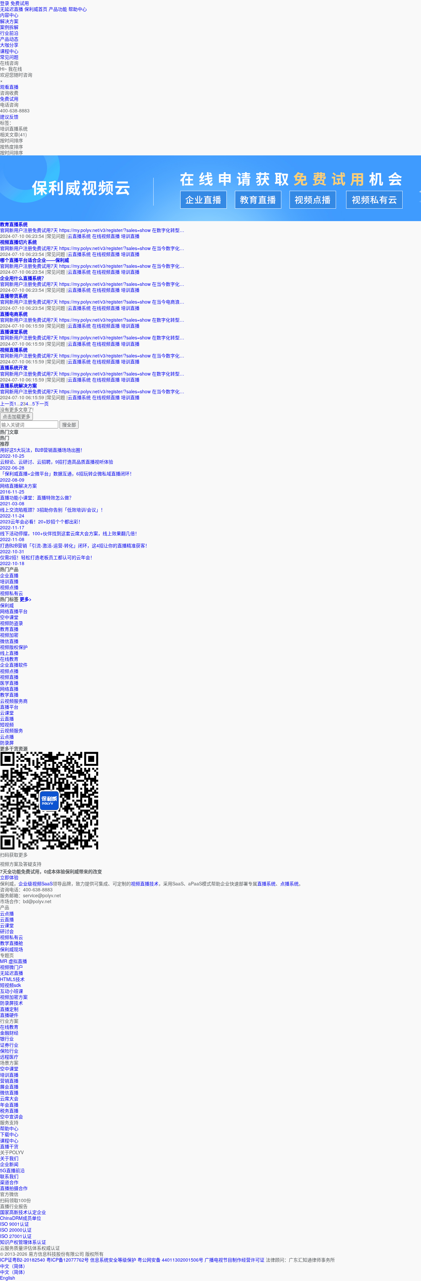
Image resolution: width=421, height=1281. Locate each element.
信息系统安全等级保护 (113, 1259)
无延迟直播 (11, 9)
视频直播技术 (145, 883)
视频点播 (9, 671)
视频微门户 (11, 967)
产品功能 (58, 9)
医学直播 (9, 682)
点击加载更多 (16, 416)
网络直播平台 (14, 611)
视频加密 (9, 634)
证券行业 (9, 1044)
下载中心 (9, 1134)
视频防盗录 (11, 623)
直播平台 (9, 706)
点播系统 (289, 883)
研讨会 (7, 931)
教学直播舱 (11, 943)
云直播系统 (79, 236)
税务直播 (9, 1110)
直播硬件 (9, 1015)
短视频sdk (10, 985)
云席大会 (9, 1098)
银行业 (7, 1038)
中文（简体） (14, 1272)
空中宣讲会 (11, 1116)
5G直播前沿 (12, 1170)
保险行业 (9, 1050)
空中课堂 (9, 617)
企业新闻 (9, 1164)
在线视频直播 (106, 236)
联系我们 (9, 1176)
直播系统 (266, 883)
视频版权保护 (14, 647)
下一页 (42, 403)
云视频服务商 (14, 701)
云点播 (7, 736)
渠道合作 (9, 1182)
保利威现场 (11, 949)
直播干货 (9, 1146)
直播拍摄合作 (14, 1188)
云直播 (7, 718)
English (7, 1277)
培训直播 (130, 236)
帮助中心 (77, 9)
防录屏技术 (11, 1002)
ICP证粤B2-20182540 (22, 1259)
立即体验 (9, 877)
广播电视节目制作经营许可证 (234, 1259)
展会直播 (9, 1086)
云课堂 (7, 712)
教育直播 (9, 629)
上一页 (7, 403)
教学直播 (9, 694)
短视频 (7, 724)
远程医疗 (9, 1056)
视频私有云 (11, 937)
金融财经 (9, 1032)
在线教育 (9, 658)
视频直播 (9, 677)
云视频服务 (11, 730)
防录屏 (7, 742)
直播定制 (9, 1009)
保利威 (7, 605)
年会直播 (9, 1104)
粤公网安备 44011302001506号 (170, 1259)
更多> (26, 599)
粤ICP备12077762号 (67, 1259)
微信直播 (9, 641)
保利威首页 (35, 9)
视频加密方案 (14, 997)
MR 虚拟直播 (13, 961)
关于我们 (9, 1158)
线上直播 (9, 653)
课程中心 (9, 1140)
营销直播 (9, 1080)
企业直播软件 (14, 664)
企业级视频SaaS (35, 883)
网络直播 (9, 688)
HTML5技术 (12, 979)
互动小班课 (11, 991)
